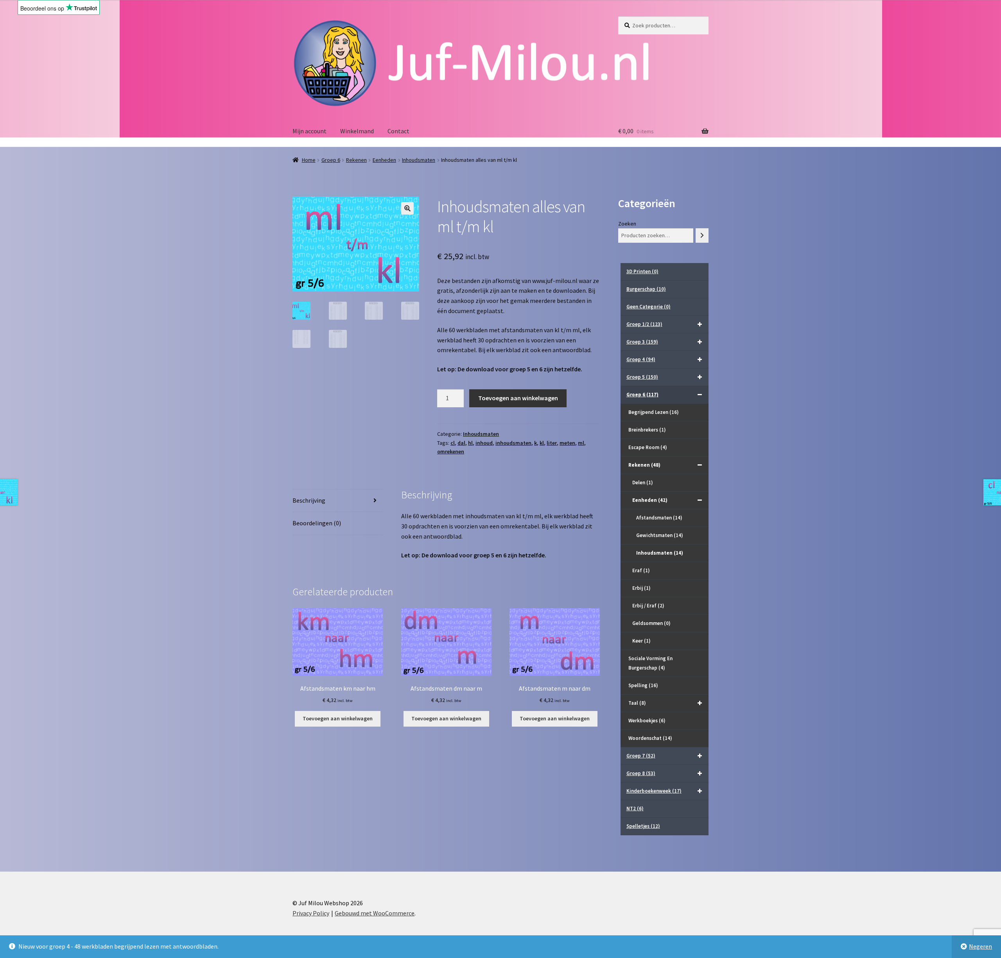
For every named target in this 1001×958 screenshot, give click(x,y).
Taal (637, 703)
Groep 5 (642, 377)
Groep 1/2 (644, 324)
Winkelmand (357, 131)
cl (452, 442)
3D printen (642, 271)
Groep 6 (330, 159)
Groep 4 (640, 359)
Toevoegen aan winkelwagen (518, 398)
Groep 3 (642, 341)
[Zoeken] (702, 235)
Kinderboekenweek (654, 791)
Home (309, 159)
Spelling (643, 685)
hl (470, 442)
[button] (407, 208)
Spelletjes (643, 826)
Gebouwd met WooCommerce (374, 913)
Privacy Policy (310, 913)
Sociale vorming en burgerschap (650, 663)
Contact (398, 131)
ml (581, 442)
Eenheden (384, 159)
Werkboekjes (647, 720)
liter (552, 442)
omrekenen (450, 451)
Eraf (641, 570)
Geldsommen (651, 623)
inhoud (484, 442)
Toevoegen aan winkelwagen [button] (338, 718)
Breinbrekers (647, 429)
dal (461, 442)
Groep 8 (640, 773)
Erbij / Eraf (648, 605)
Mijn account (309, 131)
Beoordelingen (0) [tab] (316, 523)
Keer (641, 640)
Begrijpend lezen (653, 412)
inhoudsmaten (513, 442)
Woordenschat (650, 738)
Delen (642, 482)
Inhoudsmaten (418, 159)
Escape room (647, 447)
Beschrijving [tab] (308, 500)
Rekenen (356, 159)
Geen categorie (648, 306)
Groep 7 (640, 755)
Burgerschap (646, 289)
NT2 (635, 808)
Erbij (641, 588)
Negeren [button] (980, 946)
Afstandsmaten (659, 517)
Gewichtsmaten (659, 535)
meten (567, 442)
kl (542, 442)
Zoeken (627, 223)
